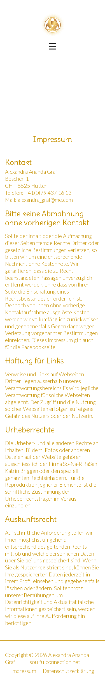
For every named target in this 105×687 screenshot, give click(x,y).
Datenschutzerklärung (68, 671)
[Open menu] (52, 46)
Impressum (23, 671)
